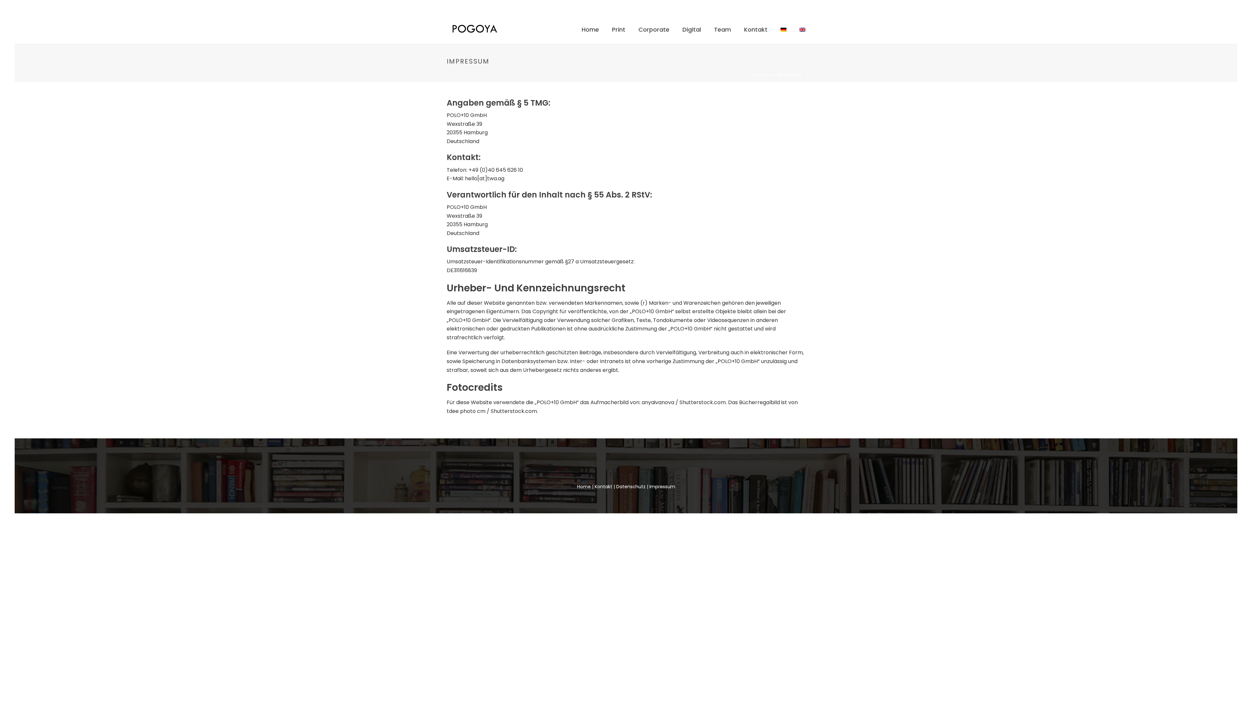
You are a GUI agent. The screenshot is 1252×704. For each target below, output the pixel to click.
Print (618, 30)
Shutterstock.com (702, 402)
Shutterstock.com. (514, 411)
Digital (691, 30)
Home (590, 30)
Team (722, 30)
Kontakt (756, 30)
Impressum (662, 486)
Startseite (761, 75)
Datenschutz (631, 486)
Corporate (653, 30)
